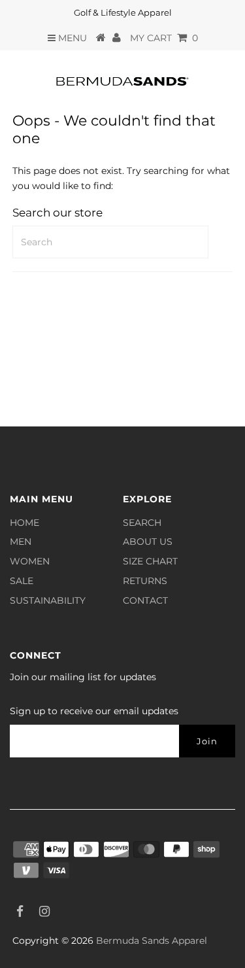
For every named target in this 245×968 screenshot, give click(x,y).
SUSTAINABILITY (48, 600)
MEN (20, 541)
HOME (24, 522)
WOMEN (30, 561)
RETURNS (145, 581)
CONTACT (145, 600)
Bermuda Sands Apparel (151, 940)
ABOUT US (147, 541)
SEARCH (142, 522)
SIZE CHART (150, 561)
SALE (21, 581)
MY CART (164, 38)
